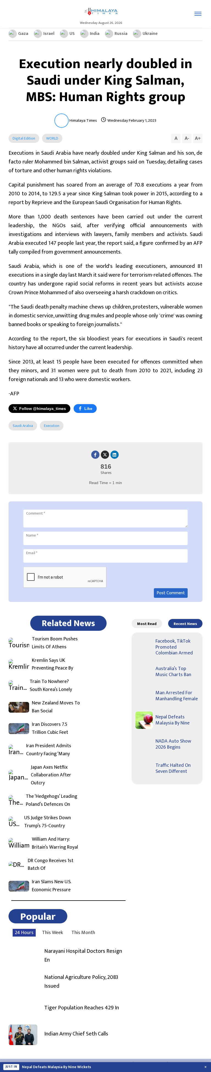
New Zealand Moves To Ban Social (56, 707)
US (72, 33)
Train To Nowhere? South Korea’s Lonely (51, 686)
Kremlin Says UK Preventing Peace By (52, 665)
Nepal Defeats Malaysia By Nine (173, 720)
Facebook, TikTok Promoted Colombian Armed (174, 647)
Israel (48, 33)
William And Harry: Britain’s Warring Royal (55, 843)
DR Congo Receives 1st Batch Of (50, 865)
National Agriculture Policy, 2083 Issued (81, 982)
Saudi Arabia (23, 426)
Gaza (23, 33)
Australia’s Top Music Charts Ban (173, 672)
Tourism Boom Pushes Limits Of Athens (55, 643)
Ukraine (150, 33)
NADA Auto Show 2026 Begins (173, 744)
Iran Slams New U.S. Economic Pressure (51, 886)
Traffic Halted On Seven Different (173, 768)
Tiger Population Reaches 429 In (81, 1007)
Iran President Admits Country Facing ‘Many (48, 750)
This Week (52, 933)
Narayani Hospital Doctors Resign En (83, 955)
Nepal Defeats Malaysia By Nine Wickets (56, 1067)
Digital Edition (24, 138)
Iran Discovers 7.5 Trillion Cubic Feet (50, 729)
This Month (83, 933)
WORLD (52, 138)
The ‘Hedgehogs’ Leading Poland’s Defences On (51, 801)
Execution (51, 426)
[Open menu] (198, 14)
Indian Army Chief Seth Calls (76, 1033)
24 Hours (24, 933)
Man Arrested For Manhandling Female (177, 696)
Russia (121, 33)
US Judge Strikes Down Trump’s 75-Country (47, 822)
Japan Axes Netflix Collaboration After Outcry (51, 775)
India (94, 33)
